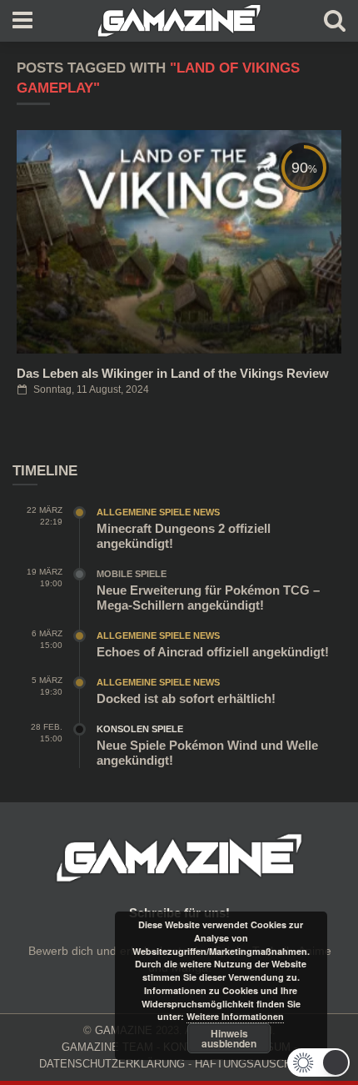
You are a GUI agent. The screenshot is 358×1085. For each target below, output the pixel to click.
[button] (318, 1062)
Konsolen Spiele (140, 729)
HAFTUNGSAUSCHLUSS (257, 1063)
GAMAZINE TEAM (107, 1047)
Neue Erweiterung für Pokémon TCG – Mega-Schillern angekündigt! (208, 597)
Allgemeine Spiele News (158, 512)
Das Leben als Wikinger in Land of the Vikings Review (173, 373)
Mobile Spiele (132, 574)
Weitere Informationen (235, 1016)
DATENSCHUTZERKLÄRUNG (112, 1063)
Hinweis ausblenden (228, 1038)
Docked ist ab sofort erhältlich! (186, 698)
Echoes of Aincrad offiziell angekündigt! (213, 652)
